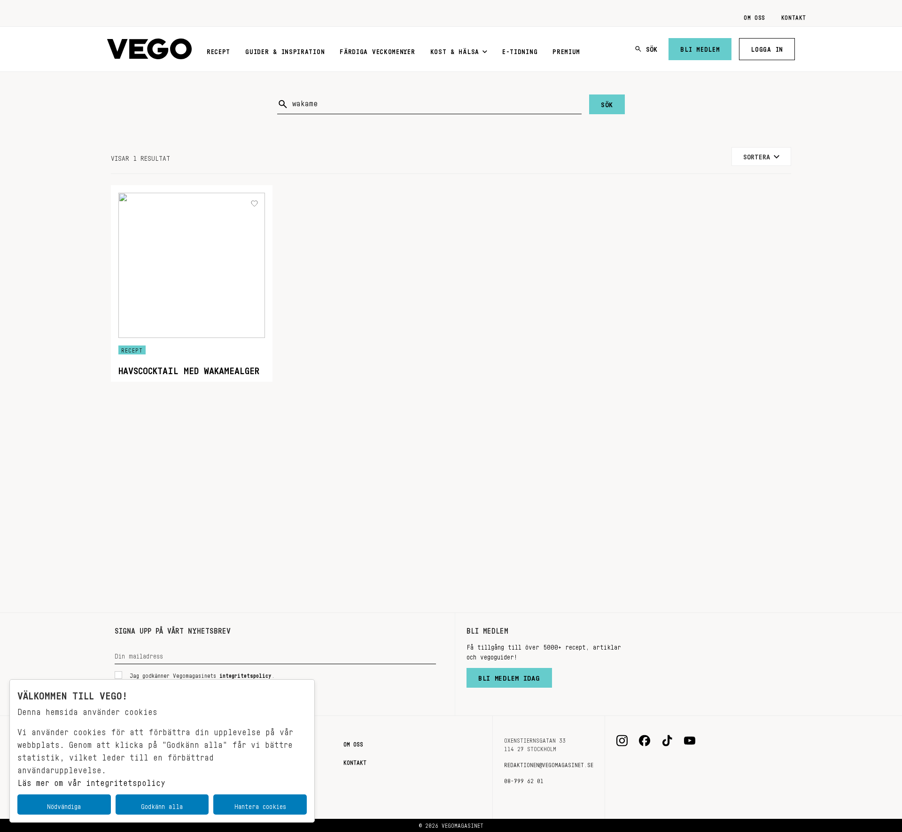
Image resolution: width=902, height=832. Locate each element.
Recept (218, 49)
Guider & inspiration (285, 49)
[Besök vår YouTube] (689, 741)
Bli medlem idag (509, 676)
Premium (566, 49)
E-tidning (519, 49)
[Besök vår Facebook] (644, 741)
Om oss (754, 16)
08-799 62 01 (524, 779)
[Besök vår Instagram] (622, 741)
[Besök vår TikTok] (667, 741)
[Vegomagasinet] (149, 49)
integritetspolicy (245, 674)
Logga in (767, 47)
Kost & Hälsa (454, 49)
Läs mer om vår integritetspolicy (91, 780)
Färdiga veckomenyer (377, 49)
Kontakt (793, 16)
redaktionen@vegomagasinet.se (548, 763)
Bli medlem (700, 47)
